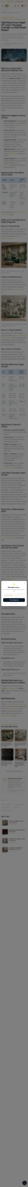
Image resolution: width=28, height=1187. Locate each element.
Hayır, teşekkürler (14, 603)
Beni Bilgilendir (15, 600)
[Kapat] (24, 583)
